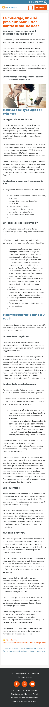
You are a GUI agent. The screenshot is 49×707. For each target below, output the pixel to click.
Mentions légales (24, 677)
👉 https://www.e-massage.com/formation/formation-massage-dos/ (24, 641)
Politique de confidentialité (27, 673)
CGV (12, 673)
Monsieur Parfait (31, 694)
